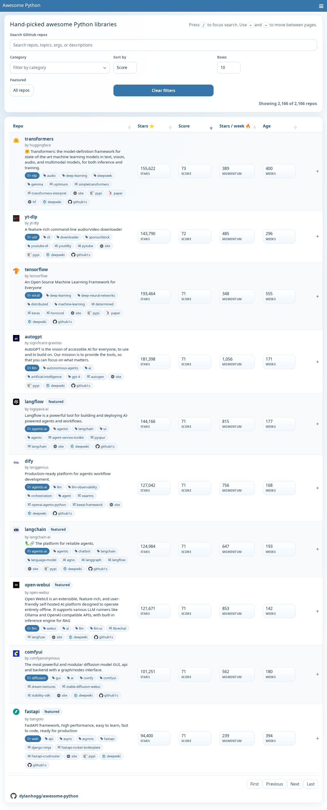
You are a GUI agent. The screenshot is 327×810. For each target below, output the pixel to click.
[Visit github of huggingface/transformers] (16, 140)
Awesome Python (21, 5)
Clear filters (163, 90)
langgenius (39, 467)
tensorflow (36, 269)
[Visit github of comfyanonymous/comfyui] (16, 653)
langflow (34, 401)
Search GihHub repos (28, 34)
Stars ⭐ (146, 126)
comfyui (33, 652)
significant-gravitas (46, 342)
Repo (18, 126)
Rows (222, 57)
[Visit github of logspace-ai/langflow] (16, 401)
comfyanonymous (45, 658)
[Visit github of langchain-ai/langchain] (16, 529)
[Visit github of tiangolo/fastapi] (16, 711)
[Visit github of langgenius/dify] (16, 462)
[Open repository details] (317, 171)
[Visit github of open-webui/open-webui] (16, 584)
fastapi (32, 711)
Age (267, 126)
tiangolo (36, 718)
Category (18, 57)
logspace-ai (39, 409)
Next (294, 784)
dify (29, 461)
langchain (35, 529)
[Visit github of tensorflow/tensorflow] (16, 270)
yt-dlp (31, 216)
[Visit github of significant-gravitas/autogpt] (16, 338)
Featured (18, 79)
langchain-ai (40, 537)
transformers (39, 139)
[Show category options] (104, 67)
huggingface (40, 145)
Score (184, 126)
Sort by (119, 57)
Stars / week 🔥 (235, 126)
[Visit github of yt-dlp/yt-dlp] (16, 218)
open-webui (37, 584)
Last (311, 784)
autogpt (33, 336)
